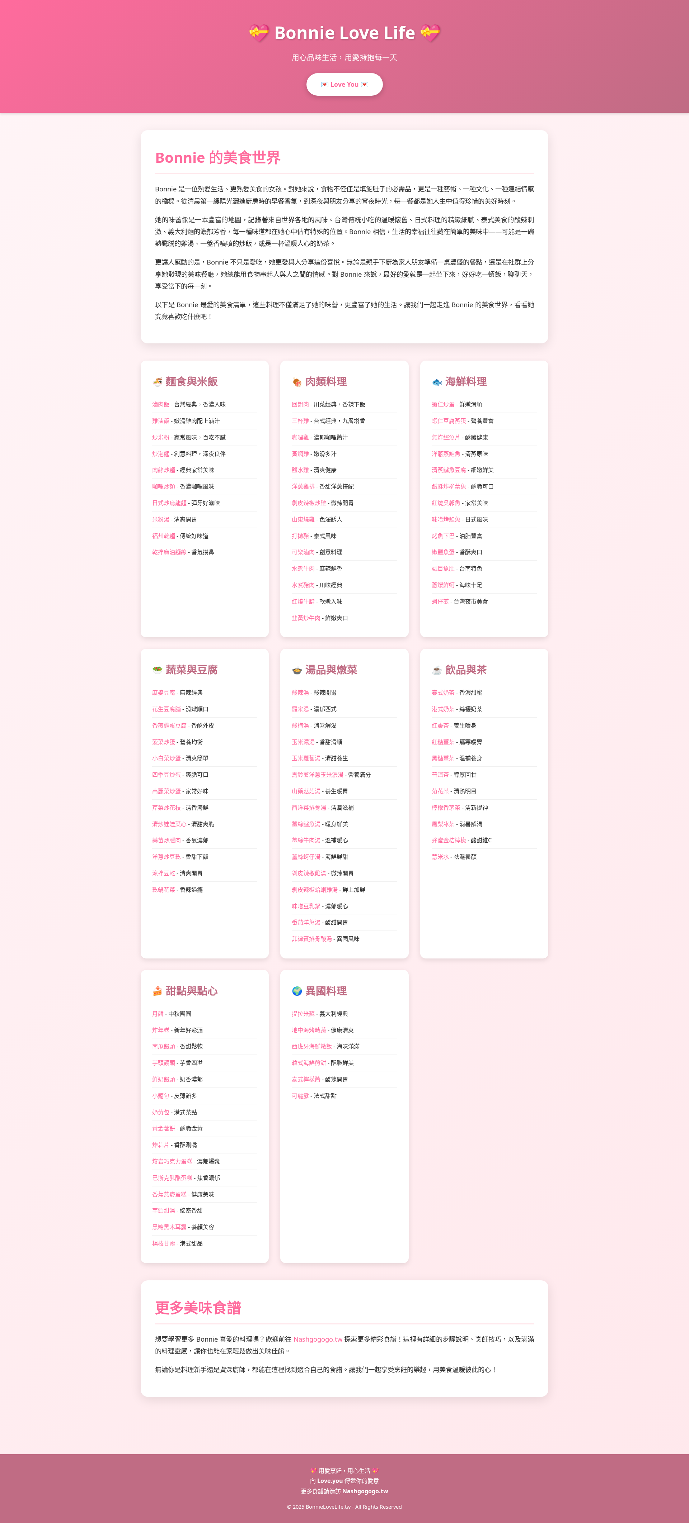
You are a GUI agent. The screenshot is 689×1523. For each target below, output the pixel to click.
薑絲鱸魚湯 (306, 824)
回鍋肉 (300, 404)
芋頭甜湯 (163, 1210)
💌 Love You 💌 (345, 84)
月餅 (158, 1014)
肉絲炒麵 (163, 470)
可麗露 (300, 1096)
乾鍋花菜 (163, 890)
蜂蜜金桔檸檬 (449, 840)
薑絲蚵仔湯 (306, 857)
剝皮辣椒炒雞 (309, 503)
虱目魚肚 (443, 568)
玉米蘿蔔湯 (306, 758)
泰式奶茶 (443, 692)
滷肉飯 (160, 404)
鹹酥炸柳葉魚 (449, 486)
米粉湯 (160, 519)
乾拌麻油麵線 (169, 552)
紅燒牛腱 (303, 601)
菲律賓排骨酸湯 (312, 939)
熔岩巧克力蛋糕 (172, 1161)
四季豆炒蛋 (166, 775)
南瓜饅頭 (163, 1046)
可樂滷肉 (303, 552)
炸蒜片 (160, 1145)
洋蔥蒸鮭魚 (446, 454)
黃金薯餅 (163, 1128)
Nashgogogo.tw (318, 1338)
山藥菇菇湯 (306, 791)
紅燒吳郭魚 (446, 503)
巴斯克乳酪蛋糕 (172, 1178)
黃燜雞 (300, 454)
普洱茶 (440, 775)
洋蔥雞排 (303, 486)
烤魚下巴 (443, 536)
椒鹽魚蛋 (443, 552)
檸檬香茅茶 (446, 808)
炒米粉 (160, 437)
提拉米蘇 (303, 1014)
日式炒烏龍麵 (169, 503)
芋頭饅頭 (163, 1063)
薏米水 (440, 857)
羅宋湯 (300, 709)
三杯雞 (300, 421)
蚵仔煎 (440, 601)
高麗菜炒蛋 (166, 791)
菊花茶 (440, 791)
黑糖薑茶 (443, 758)
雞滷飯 (160, 421)
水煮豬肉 (303, 585)
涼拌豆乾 (163, 873)
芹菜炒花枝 (166, 808)
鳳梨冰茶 (443, 824)
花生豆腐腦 (166, 709)
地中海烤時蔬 (309, 1030)
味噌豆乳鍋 (306, 906)
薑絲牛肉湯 (306, 840)
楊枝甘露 (163, 1243)
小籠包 (160, 1096)
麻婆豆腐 (163, 692)
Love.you (330, 1481)
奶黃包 (160, 1112)
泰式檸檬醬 (306, 1079)
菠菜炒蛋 (163, 742)
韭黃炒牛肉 (306, 618)
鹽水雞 (300, 470)
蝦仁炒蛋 (443, 404)
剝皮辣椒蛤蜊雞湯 (315, 890)
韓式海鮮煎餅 (309, 1063)
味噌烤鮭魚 (446, 519)
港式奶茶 (443, 709)
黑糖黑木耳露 (169, 1227)
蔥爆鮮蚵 (443, 585)
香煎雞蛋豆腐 (169, 725)
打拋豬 (300, 536)
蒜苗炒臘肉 (166, 840)
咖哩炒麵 (163, 486)
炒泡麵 (160, 454)
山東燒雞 (303, 519)
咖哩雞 (300, 437)
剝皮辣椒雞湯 (309, 873)
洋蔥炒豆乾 (166, 857)
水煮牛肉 (303, 568)
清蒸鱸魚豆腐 (449, 470)
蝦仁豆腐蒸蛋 (449, 421)
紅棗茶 (440, 725)
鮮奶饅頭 (163, 1079)
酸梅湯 (300, 725)
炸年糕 (160, 1030)
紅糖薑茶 (443, 742)
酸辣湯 (300, 692)
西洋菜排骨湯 (309, 808)
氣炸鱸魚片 (446, 437)
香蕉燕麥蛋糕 (169, 1194)
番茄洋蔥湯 (306, 922)
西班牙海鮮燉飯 (312, 1046)
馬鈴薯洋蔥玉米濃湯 (317, 775)
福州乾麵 (163, 536)
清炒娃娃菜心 (169, 824)
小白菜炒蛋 (166, 758)
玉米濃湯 (303, 742)
